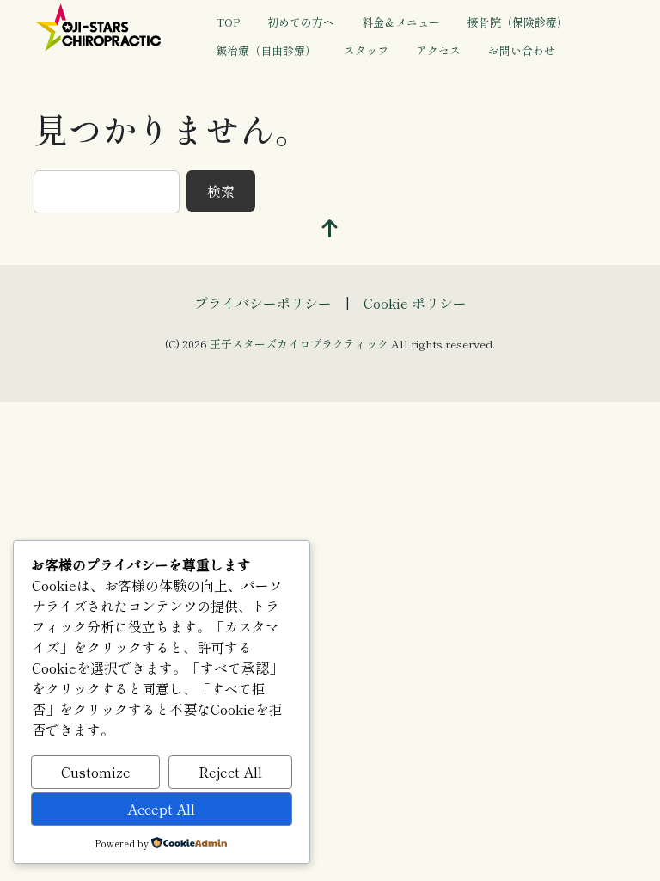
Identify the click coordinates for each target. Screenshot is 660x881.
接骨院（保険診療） (518, 22)
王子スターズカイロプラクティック (299, 344)
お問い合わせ (521, 50)
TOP (228, 22)
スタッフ (366, 50)
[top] (330, 228)
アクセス (438, 50)
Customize (96, 771)
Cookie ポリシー (415, 303)
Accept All (161, 808)
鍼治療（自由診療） (266, 50)
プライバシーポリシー (263, 303)
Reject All (230, 771)
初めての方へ (300, 22)
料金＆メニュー (401, 22)
